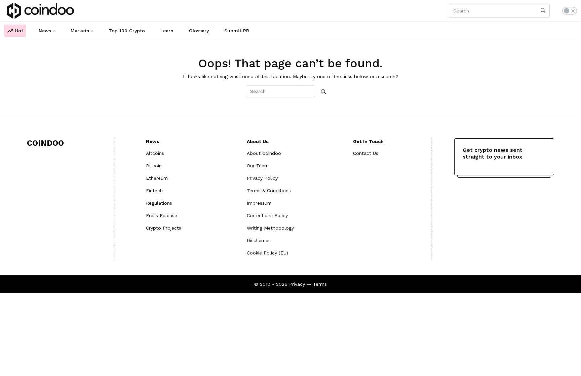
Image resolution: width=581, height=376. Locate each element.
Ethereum (157, 178)
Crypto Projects (163, 228)
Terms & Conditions (269, 190)
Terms (320, 284)
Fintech (154, 190)
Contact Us (365, 153)
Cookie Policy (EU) (267, 252)
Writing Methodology (270, 228)
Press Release (161, 215)
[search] (543, 11)
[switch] (569, 10)
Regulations (159, 203)
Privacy (297, 284)
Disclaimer (258, 240)
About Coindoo (264, 153)
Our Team (258, 165)
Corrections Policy (267, 215)
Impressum (259, 203)
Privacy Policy (262, 178)
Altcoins (155, 153)
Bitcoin (154, 165)
